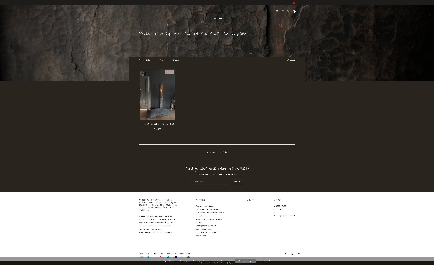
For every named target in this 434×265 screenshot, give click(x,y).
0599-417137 (281, 206)
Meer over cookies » (266, 261)
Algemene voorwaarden (205, 206)
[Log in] (283, 11)
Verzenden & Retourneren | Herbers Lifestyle (209, 220)
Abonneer (236, 182)
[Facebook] (285, 253)
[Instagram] (292, 253)
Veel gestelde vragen (204, 229)
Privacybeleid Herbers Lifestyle (207, 209)
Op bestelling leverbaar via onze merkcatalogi (208, 234)
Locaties (250, 200)
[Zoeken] (288, 11)
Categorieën (217, 18)
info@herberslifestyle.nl (285, 216)
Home (250, 54)
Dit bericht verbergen (245, 261)
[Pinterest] (299, 253)
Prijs (161, 60)
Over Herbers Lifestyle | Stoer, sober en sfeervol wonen (210, 214)
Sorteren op (178, 60)
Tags (256, 54)
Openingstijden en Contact (206, 226)
